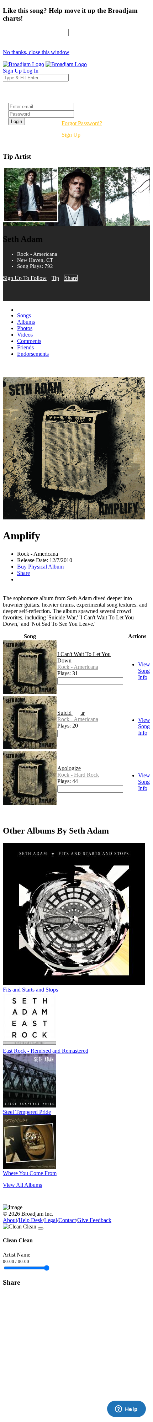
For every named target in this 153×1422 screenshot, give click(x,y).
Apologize (69, 768)
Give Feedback (94, 1220)
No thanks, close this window (36, 52)
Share (70, 278)
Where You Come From (30, 1173)
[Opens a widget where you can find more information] (126, 1409)
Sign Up (71, 135)
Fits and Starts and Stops (30, 990)
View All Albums (22, 1185)
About (10, 1220)
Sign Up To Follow (25, 278)
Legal (50, 1220)
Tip (55, 278)
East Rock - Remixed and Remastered (45, 1051)
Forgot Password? (82, 123)
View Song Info (144, 670)
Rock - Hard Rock (78, 775)
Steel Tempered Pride (27, 1112)
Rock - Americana (77, 667)
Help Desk (31, 1220)
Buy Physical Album (40, 567)
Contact (67, 1220)
